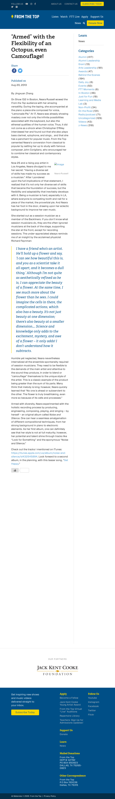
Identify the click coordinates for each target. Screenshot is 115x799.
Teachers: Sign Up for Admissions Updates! (71, 721)
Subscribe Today (92, 4)
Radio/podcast (87, 114)
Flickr (91, 714)
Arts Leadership (87, 67)
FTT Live (74, 16)
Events (82, 85)
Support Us (96, 16)
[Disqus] (40, 520)
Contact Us (71, 4)
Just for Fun (85, 96)
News (78, 23)
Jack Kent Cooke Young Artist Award (70, 703)
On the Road (85, 111)
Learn (82, 35)
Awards (82, 71)
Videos (82, 121)
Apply (84, 16)
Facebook (93, 706)
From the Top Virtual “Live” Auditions (71, 710)
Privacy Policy (50, 796)
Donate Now (95, 23)
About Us (56, 4)
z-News (82, 125)
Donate (64, 734)
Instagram (93, 702)
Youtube (92, 698)
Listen (55, 16)
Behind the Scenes (89, 75)
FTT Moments (86, 89)
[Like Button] (15, 470)
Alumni (82, 57)
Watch (64, 16)
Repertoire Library (70, 716)
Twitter (92, 710)
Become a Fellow (69, 698)
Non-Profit (84, 107)
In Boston (84, 93)
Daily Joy (83, 82)
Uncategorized (86, 118)
